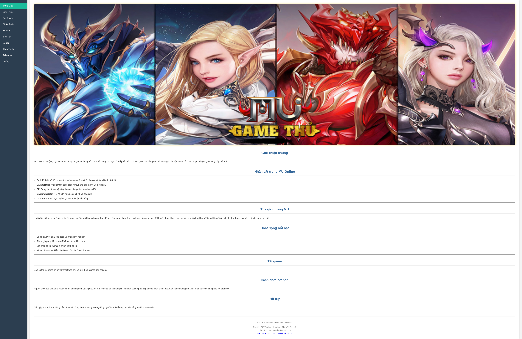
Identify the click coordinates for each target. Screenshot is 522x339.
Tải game (7, 55)
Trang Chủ (8, 6)
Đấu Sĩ (6, 43)
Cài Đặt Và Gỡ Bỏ (284, 333)
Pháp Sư (7, 30)
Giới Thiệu (8, 12)
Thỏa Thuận (9, 49)
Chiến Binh (8, 24)
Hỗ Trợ (6, 61)
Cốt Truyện (8, 18)
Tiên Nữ (7, 37)
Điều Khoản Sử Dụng (266, 333)
